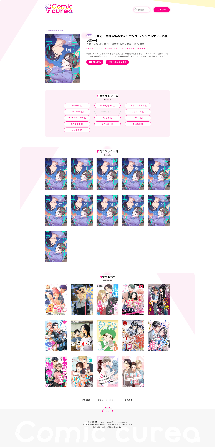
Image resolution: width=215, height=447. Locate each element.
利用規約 (86, 400)
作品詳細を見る (119, 62)
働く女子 (119, 48)
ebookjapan (106, 105)
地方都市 (130, 48)
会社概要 (129, 400)
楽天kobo (106, 124)
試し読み (97, 62)
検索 (135, 9)
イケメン (91, 48)
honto (137, 117)
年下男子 (141, 48)
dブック (106, 117)
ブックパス (136, 111)
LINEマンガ (76, 111)
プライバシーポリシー (107, 400)
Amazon (76, 105)
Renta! (136, 124)
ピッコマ (76, 130)
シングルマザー (105, 48)
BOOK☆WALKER (76, 117)
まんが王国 (76, 124)
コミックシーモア (136, 105)
